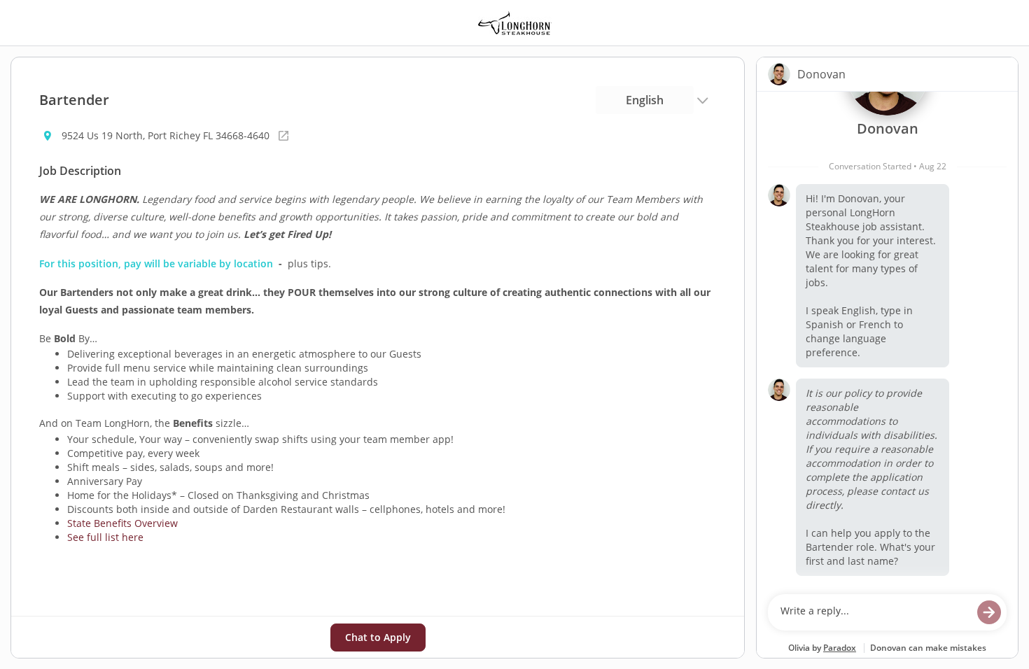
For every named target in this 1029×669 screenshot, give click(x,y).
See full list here (105, 537)
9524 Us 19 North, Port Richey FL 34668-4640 (166, 135)
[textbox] (874, 612)
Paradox (839, 648)
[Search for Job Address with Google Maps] (283, 135)
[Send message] (989, 612)
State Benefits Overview (122, 523)
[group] (887, 339)
